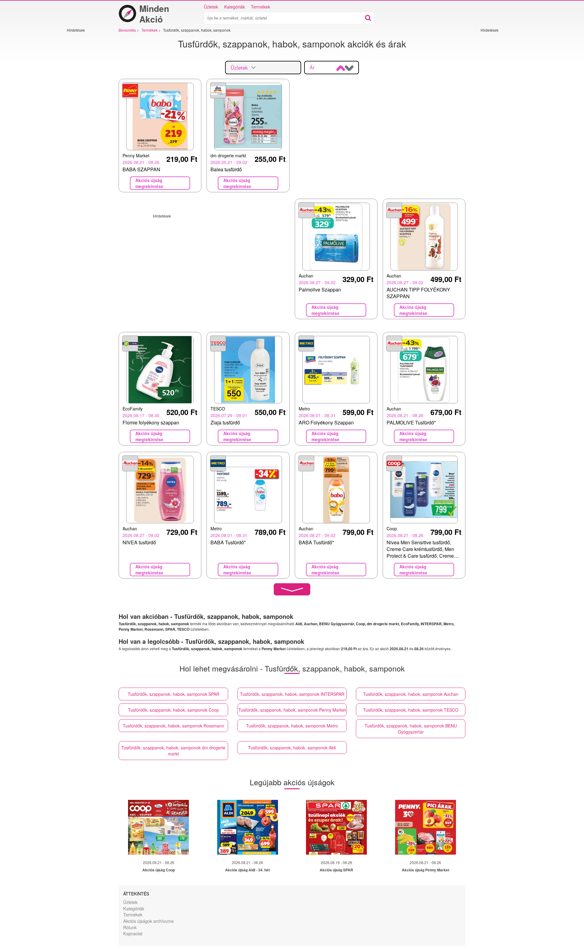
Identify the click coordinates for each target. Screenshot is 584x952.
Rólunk (130, 927)
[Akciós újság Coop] (158, 827)
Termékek (260, 7)
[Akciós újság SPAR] (336, 827)
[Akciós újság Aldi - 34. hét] (247, 827)
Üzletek (211, 7)
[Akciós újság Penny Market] (425, 827)
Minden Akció (154, 13)
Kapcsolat (132, 933)
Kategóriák (234, 7)
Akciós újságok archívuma (148, 921)
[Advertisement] (85, 124)
